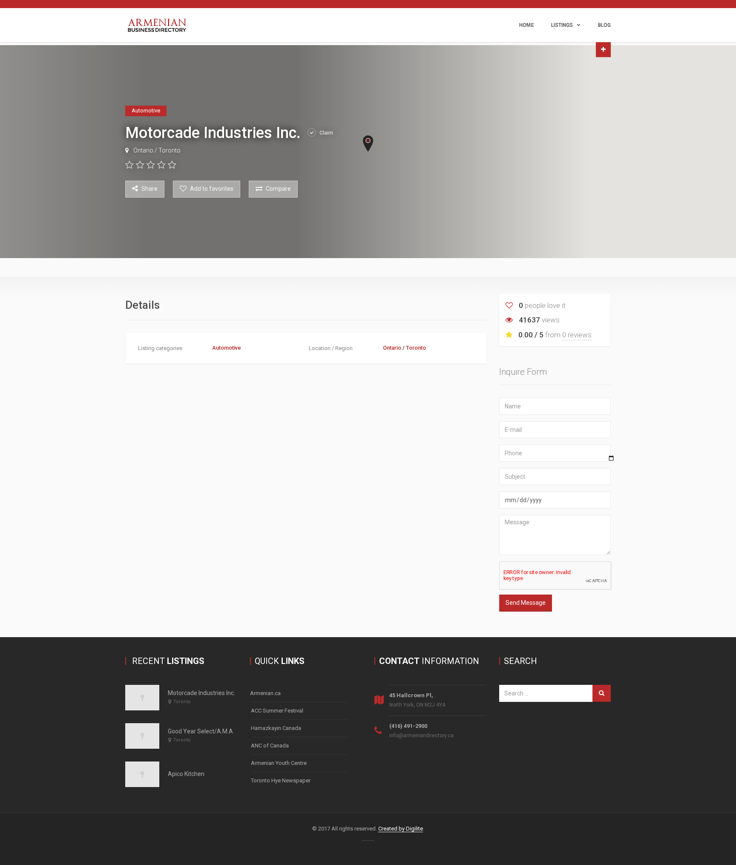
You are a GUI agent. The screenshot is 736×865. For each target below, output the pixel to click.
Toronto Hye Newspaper (280, 780)
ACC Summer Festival (277, 710)
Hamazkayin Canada (276, 728)
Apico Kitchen (186, 773)
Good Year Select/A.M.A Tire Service (217, 731)
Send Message (526, 602)
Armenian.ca (265, 693)
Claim (325, 133)
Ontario (143, 150)
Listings (562, 25)
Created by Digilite (400, 828)
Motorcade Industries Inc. (201, 693)
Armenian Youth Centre (279, 763)
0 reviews (577, 334)
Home (526, 25)
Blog (604, 25)
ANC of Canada (270, 745)
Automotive (226, 348)
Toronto (169, 150)
